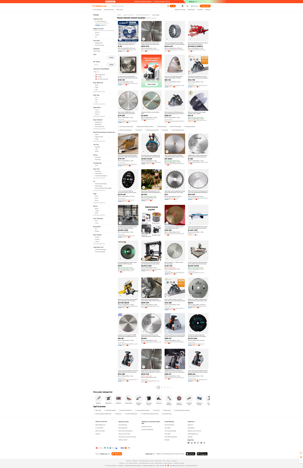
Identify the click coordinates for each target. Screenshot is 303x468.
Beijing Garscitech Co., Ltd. (147, 119)
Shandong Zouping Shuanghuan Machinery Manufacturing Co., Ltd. (151, 269)
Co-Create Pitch (99, 427)
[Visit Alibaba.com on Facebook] (189, 443)
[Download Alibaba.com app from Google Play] (202, 453)
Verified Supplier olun (193, 433)
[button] (168, 6)
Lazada (151, 460)
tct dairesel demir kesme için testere (150, 413)
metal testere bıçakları (111, 410)
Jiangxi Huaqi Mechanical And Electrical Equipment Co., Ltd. (128, 306)
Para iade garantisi (123, 427)
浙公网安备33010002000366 (177, 465)
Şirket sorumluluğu (100, 430)
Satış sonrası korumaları (124, 433)
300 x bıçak (98, 410)
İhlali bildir (167, 439)
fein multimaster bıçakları (178, 130)
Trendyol (168, 460)
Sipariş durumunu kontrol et (194, 430)
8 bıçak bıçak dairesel (190, 126)
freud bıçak (165, 130)
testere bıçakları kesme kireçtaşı (182, 410)
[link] (301, 453)
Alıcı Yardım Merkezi (169, 424)
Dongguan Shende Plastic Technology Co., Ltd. (175, 49)
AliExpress (129, 460)
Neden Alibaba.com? (100, 424)
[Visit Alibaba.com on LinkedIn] (192, 443)
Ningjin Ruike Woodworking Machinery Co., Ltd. (128, 164)
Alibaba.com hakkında (101, 421)
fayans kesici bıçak (162, 126)
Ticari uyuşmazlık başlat (170, 430)
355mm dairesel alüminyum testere (145, 126)
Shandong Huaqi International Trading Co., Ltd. (175, 121)
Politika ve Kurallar (123, 439)
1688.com (135, 460)
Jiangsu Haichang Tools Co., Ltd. (126, 270)
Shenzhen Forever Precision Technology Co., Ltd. (175, 233)
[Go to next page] (171, 387)
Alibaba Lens (104, 453)
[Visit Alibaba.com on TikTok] (204, 443)
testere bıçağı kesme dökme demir (103, 413)
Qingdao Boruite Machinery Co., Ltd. (197, 49)
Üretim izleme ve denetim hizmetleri (127, 436)
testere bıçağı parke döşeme (143, 410)
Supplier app (149, 453)
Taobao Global (158, 460)
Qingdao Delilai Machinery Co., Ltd (126, 235)
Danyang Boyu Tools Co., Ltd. (172, 197)
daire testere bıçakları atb (126, 410)
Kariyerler (97, 433)
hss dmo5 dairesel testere (131, 413)
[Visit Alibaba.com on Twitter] (195, 443)
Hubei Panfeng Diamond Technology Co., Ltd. (175, 163)
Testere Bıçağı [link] (155, 15)
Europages (174, 460)
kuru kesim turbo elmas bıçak (126, 126)
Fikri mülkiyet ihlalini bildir (171, 436)
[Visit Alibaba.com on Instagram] (198, 443)
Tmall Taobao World (144, 460)
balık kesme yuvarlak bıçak (126, 130)
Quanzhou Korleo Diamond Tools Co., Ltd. (198, 162)
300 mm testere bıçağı (176, 126)
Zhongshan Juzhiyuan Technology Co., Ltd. (198, 85)
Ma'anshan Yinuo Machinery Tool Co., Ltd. (128, 83)
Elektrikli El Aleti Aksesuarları (143, 15)
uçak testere (157, 410)
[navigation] (104, 201)
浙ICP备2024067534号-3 (192, 465)
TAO (164, 460)
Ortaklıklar (190, 436)
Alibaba (119, 15)
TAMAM (111, 57)
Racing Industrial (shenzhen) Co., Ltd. (150, 49)
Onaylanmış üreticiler (147, 426)
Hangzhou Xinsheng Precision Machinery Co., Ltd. (128, 121)
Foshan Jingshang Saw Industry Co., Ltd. (174, 85)
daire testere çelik (167, 413)
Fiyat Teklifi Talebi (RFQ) (147, 429)
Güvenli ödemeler (123, 424)
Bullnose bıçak (167, 410)
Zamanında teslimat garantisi (125, 430)
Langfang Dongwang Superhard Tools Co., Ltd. (198, 197)
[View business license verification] (165, 465)
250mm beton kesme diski (152, 130)
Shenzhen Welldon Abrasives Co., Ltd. (127, 49)
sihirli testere (139, 130)
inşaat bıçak (118, 413)
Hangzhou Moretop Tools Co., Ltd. (126, 200)
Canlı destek (168, 427)
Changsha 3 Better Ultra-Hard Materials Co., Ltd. (175, 272)
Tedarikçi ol (190, 424)
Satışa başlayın (191, 427)
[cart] (187, 6)
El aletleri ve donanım (128, 15)
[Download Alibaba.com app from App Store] (190, 453)
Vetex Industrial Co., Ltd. (147, 199)
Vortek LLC (190, 233)
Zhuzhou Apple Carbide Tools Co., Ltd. (197, 120)
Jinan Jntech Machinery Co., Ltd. (196, 272)
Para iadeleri (168, 433)
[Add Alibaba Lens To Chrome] (116, 453)
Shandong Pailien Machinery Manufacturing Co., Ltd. (151, 162)
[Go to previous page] (155, 387)
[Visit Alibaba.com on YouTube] (201, 443)
